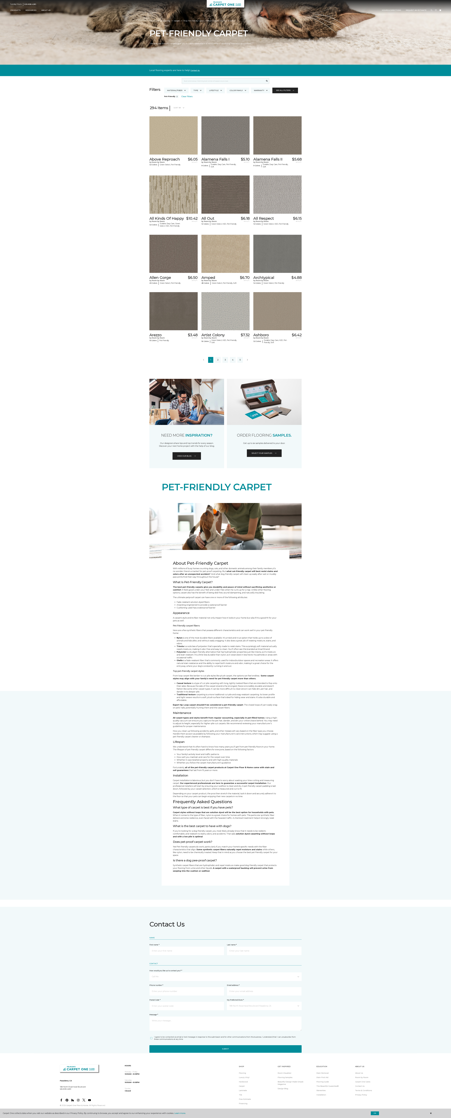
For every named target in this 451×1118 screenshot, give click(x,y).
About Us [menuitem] (359, 1073)
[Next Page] (247, 360)
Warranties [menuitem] (321, 1090)
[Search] (267, 81)
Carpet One (154, 21)
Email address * (233, 985)
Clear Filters (187, 96)
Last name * (232, 945)
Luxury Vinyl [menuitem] (244, 1077)
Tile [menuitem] (240, 1095)
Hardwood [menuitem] (243, 1082)
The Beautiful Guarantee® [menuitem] (327, 1086)
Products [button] (15, 10)
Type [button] (195, 90)
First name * (154, 945)
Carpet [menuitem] (242, 1086)
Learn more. (180, 1113)
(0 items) (440, 10)
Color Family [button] (236, 90)
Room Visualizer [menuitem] (284, 1073)
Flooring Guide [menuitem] (322, 1082)
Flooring (166, 21)
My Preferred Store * (235, 1000)
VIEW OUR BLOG (184, 456)
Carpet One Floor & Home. (77, 1105)
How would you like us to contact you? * (165, 970)
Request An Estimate (416, 10)
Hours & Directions (391, 10)
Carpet (177, 21)
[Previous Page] (203, 360)
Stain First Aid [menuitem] (322, 1077)
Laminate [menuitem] (243, 1090)
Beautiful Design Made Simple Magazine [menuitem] (290, 1083)
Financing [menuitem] (243, 1103)
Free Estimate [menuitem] (245, 1099)
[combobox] (223, 81)
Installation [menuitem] (321, 1095)
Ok (375, 1113)
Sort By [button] (177, 108)
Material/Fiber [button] (174, 90)
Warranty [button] (259, 90)
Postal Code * (154, 1000)
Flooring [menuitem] (242, 1073)
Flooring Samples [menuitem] (285, 1077)
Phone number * (156, 985)
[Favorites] (436, 10)
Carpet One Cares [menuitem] (362, 1082)
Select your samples (262, 453)
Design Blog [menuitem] (283, 1089)
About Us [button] (46, 10)
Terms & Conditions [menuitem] (363, 1090)
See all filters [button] (283, 90)
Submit (225, 1049)
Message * (153, 1014)
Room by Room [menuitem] (361, 1077)
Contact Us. (195, 70)
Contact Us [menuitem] (360, 1086)
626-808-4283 (30, 4)
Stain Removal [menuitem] (322, 1073)
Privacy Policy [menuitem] (361, 1095)
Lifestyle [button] (214, 90)
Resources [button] (30, 10)
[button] (431, 10)
